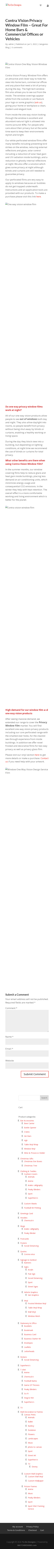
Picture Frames (30, 1486)
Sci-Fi (26, 1393)
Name (9, 1036)
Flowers (31, 1434)
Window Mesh (34, 1316)
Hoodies (23, 1217)
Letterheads (29, 1351)
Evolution (32, 1430)
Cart (42, 1530)
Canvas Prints (30, 1414)
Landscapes (33, 1438)
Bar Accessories (27, 1120)
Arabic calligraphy (35, 1185)
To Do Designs (29, 1542)
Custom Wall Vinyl (35, 1476)
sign (26, 1140)
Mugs (22, 1226)
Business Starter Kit (32, 1338)
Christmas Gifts (26, 1158)
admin (11, 44)
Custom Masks (30, 1203)
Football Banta (30, 1381)
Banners (27, 1262)
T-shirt (23, 1369)
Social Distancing (31, 1246)
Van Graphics (33, 1295)
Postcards (24, 1239)
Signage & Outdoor (28, 1260)
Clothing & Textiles (28, 1171)
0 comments (17, 47)
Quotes (23, 1251)
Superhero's (33, 1198)
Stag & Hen (29, 1398)
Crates (27, 1132)
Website (9, 1060)
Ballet (30, 1421)
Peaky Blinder (30, 1233)
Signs (26, 1267)
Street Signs (33, 1286)
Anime (30, 1181)
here (38, 196)
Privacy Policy (32, 1526)
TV (21, 1407)
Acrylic (30, 1269)
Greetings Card (26, 1213)
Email (9, 1048)
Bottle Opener (30, 1127)
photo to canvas (35, 1447)
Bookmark (28, 1330)
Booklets (28, 1326)
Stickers (23, 1357)
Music (30, 1442)
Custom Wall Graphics (33, 1473)
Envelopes (28, 1343)
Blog (7, 47)
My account (17, 1526)
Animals (31, 1177)
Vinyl (26, 1300)
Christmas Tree (30, 1165)
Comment (11, 1008)
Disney (34, 1466)
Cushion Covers (30, 1174)
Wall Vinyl (32, 1312)
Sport (30, 1193)
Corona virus (29, 1254)
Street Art (32, 1455)
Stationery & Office (28, 1323)
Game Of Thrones (31, 1385)
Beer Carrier (29, 1123)
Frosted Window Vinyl (37, 1303)
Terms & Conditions (16, 1530)
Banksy (31, 1426)
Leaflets (27, 1347)
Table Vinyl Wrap (31, 1144)
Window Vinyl (29, 1148)
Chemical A (29, 1220)
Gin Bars (27, 1136)
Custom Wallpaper (36, 1480)
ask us (38, 102)
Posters (23, 1243)
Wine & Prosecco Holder (34, 1153)
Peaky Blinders (34, 1189)
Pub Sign (31, 1274)
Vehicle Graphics (31, 1292)
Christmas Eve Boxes (33, 1161)
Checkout (32, 1530)
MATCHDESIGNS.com (27, 1545)
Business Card (30, 1334)
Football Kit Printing (32, 1208)
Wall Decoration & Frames (31, 1412)
